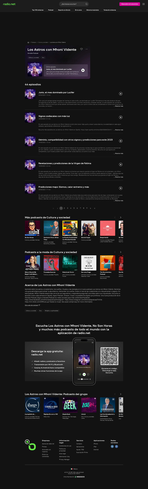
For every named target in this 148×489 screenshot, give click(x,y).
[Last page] (94, 208)
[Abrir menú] (143, 4)
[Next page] (90, 208)
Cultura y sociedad (34, 57)
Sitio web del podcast (31, 305)
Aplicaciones (80, 446)
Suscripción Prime (82, 452)
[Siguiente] (120, 216)
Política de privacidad (62, 450)
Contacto (79, 444)
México (75, 469)
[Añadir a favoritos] (81, 49)
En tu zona (78, 10)
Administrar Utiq (64, 456)
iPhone (96, 444)
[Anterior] (114, 216)
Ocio (43, 57)
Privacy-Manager (64, 459)
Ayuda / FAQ (80, 449)
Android (96, 449)
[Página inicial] (28, 42)
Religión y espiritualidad (51, 310)
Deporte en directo (64, 10)
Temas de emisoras (110, 10)
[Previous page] (57, 208)
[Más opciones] (86, 49)
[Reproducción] (83, 70)
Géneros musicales (92, 10)
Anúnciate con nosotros (46, 450)
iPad (95, 446)
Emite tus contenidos (45, 455)
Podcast (50, 10)
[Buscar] (86, 4)
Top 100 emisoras (37, 10)
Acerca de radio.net (48, 444)
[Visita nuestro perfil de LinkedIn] (112, 446)
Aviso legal (62, 453)
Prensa (44, 446)
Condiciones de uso (65, 446)
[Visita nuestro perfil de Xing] (116, 446)
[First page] (53, 208)
